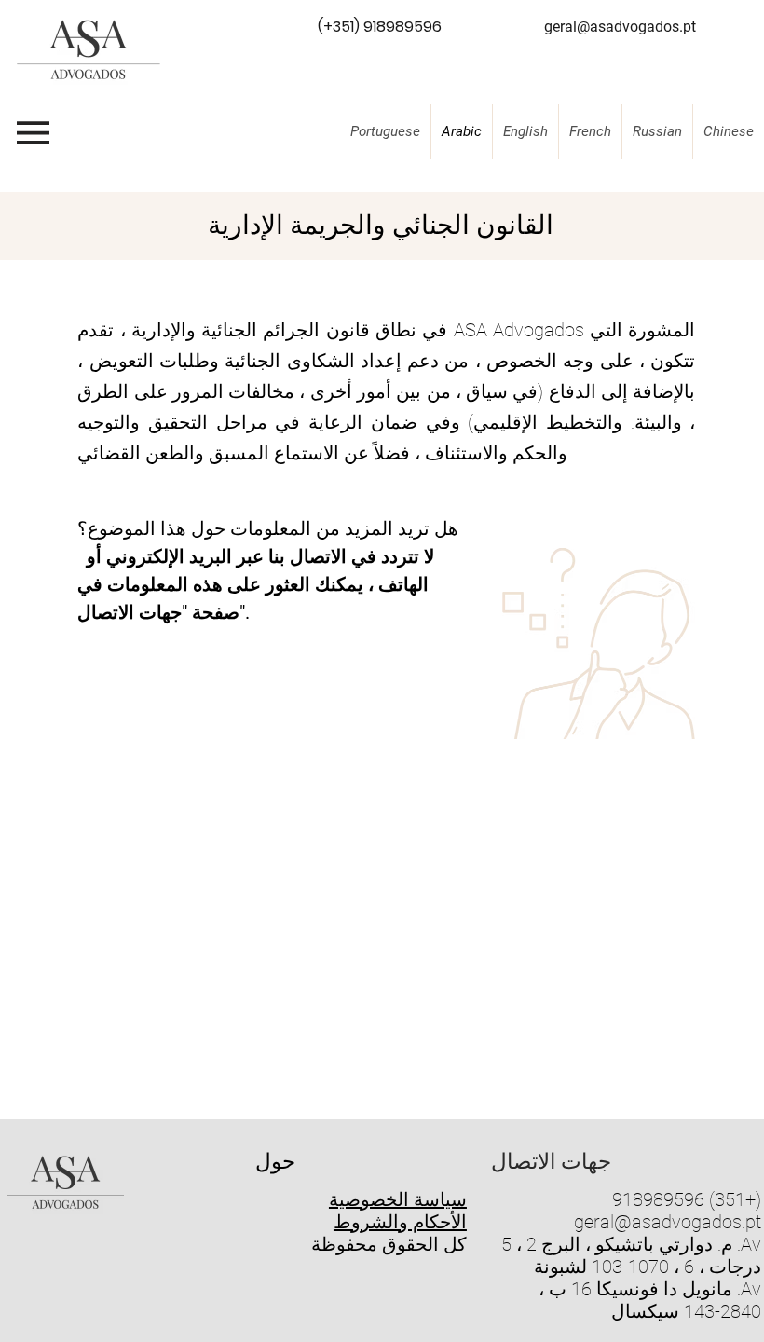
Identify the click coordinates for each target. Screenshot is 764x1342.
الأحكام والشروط (400, 1222)
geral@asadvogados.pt (667, 1222)
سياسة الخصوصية (398, 1199)
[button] (379, 28)
